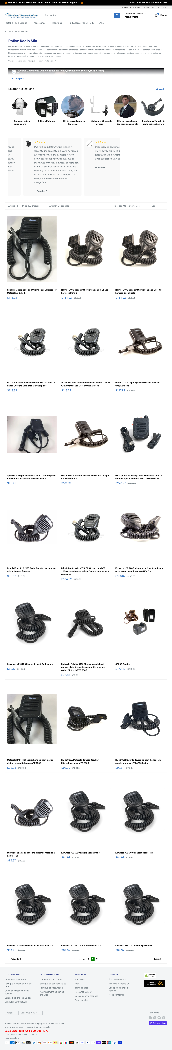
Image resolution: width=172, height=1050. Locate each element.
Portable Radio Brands (16, 23)
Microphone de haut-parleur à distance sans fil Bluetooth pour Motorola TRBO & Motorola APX (138, 477)
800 (33, 1031)
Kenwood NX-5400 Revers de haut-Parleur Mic (30, 664)
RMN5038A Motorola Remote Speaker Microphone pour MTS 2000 (80, 761)
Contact (164, 7)
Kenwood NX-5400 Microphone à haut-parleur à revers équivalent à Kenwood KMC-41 (139, 569)
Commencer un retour (16, 979)
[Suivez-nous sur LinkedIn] (163, 1018)
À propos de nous (117, 979)
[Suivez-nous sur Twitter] (154, 1018)
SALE (101, 23)
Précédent (16, 959)
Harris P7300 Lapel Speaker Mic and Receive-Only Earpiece (137, 384)
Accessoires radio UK (119, 983)
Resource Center (83, 992)
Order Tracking (135, 7)
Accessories (39, 23)
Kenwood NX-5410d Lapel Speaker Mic (134, 853)
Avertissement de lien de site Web (52, 993)
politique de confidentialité (53, 983)
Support (147, 7)
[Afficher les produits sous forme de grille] (159, 206)
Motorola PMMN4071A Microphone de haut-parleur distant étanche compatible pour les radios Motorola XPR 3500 (83, 667)
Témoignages (81, 988)
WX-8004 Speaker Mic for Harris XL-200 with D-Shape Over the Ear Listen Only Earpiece (31, 384)
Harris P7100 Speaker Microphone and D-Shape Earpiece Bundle (84, 291)
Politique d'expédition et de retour (18, 985)
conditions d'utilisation (51, 979)
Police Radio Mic (20, 31)
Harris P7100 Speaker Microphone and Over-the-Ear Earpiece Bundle (139, 291)
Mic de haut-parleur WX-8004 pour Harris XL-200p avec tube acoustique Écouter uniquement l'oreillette (85, 571)
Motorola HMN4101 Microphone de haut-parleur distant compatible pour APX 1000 (30, 761)
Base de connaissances (86, 996)
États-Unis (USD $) (29, 1013)
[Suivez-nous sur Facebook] (150, 1018)
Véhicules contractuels (16, 1002)
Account (125, 7)
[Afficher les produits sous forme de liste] (163, 206)
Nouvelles (79, 979)
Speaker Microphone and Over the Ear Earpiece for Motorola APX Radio (32, 291)
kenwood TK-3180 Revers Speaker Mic (134, 945)
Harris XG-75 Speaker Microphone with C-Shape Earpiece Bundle (85, 477)
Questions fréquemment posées (17, 992)
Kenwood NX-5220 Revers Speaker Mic (80, 853)
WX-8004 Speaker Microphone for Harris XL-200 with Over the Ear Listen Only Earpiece (85, 384)
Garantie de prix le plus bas (18, 998)
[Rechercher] (117, 15)
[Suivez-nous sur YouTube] (159, 1018)
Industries (57, 23)
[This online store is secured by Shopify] (150, 975)
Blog (77, 983)
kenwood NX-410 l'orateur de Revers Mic (81, 945)
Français (9, 1013)
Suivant (157, 959)
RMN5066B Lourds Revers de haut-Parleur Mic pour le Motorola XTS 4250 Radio (138, 761)
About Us (155, 7)
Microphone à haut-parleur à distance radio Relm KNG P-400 (31, 854)
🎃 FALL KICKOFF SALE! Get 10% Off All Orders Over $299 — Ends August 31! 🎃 (44, 2)
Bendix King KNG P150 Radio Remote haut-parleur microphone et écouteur (31, 569)
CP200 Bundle (122, 664)
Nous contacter (116, 995)
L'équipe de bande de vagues (119, 989)
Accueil (8, 31)
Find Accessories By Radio (81, 23)
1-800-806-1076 (159, 2)
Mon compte (131, 16)
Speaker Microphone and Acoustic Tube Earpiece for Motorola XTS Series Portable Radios (31, 477)
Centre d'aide (81, 1000)
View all (160, 89)
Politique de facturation (51, 988)
